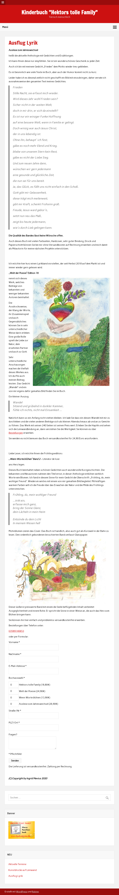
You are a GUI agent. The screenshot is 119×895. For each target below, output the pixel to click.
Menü (5, 27)
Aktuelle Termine (17, 864)
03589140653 (16, 631)
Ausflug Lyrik (15, 876)
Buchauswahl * (17, 678)
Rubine (35, 891)
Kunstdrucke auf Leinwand (22, 870)
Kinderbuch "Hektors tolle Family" (60, 12)
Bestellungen (16, 432)
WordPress (21, 891)
